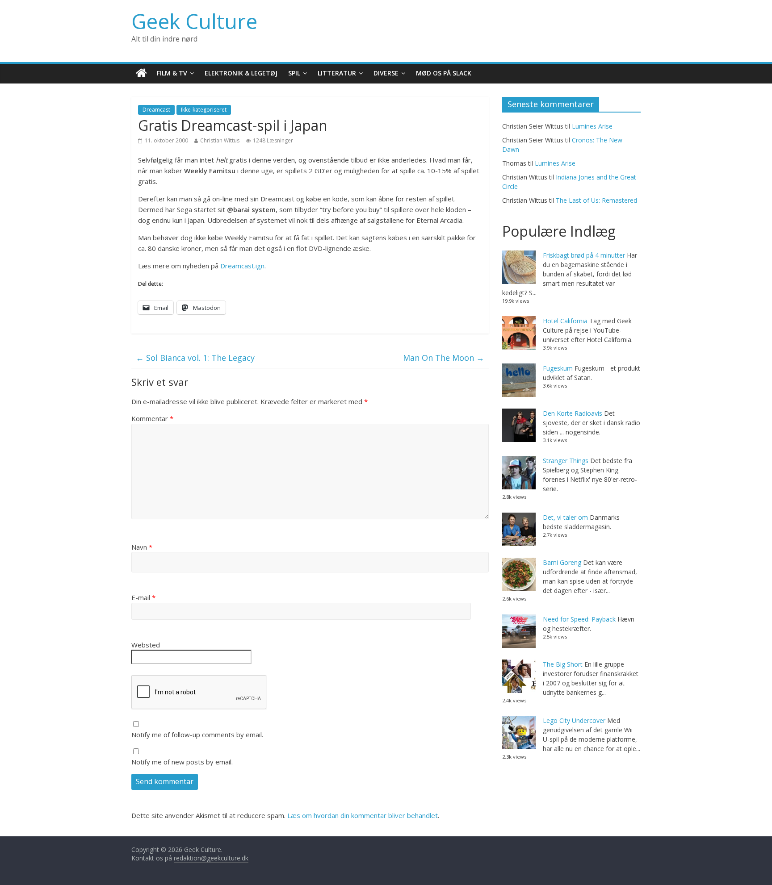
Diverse (386, 73)
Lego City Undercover (574, 720)
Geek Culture (194, 21)
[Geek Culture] (141, 73)
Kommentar (152, 418)
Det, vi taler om (565, 517)
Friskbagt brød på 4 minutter (584, 255)
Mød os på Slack (443, 73)
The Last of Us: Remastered (596, 200)
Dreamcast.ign (242, 265)
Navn (141, 547)
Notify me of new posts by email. (182, 761)
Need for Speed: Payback (579, 619)
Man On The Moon (443, 357)
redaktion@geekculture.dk (211, 858)
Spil (294, 73)
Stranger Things (565, 460)
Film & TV (172, 73)
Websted (145, 644)
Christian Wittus (219, 140)
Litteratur (337, 73)
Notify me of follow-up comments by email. (197, 734)
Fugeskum (558, 368)
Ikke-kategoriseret (204, 109)
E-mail (143, 597)
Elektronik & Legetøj (241, 73)
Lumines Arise (592, 126)
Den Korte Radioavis (572, 413)
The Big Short (563, 664)
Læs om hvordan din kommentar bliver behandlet (362, 815)
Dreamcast (156, 109)
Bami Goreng (562, 562)
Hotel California (565, 321)
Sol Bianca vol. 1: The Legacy (195, 357)
